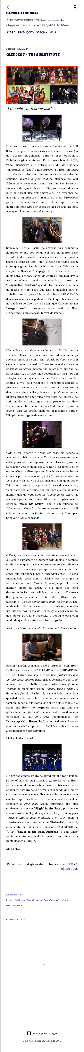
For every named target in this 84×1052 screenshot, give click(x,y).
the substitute (14, 905)
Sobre (10, 32)
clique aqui (69, 868)
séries (65, 900)
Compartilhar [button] (14, 894)
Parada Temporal (22, 13)
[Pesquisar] (75, 6)
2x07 (17, 900)
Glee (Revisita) (35, 900)
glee (23, 900)
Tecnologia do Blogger (45, 1033)
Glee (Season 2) (52, 900)
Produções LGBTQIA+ (32, 32)
